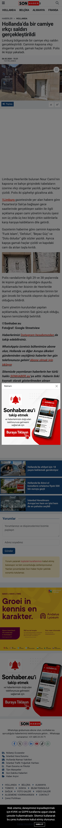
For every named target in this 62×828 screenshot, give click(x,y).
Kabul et (39, 824)
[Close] (56, 386)
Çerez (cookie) (25, 823)
